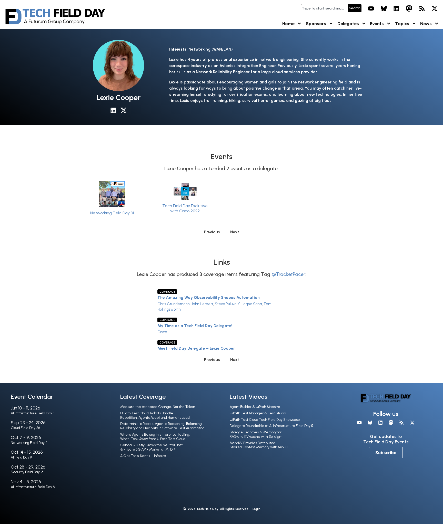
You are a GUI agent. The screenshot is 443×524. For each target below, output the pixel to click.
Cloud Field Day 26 (25, 428)
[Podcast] (422, 8)
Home (288, 23)
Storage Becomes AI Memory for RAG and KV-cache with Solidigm (256, 434)
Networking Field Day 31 (112, 213)
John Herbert (202, 304)
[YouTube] (371, 8)
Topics (402, 23)
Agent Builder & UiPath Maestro (255, 407)
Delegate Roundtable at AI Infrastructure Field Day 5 (271, 426)
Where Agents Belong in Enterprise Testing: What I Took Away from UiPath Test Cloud (155, 436)
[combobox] (324, 8)
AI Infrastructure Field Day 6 (33, 487)
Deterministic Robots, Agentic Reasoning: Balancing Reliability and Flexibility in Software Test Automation (162, 426)
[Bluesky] (383, 8)
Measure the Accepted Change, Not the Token (157, 407)
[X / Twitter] (123, 110)
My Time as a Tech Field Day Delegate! (194, 325)
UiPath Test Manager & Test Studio (258, 413)
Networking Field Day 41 (29, 443)
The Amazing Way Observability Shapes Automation (208, 297)
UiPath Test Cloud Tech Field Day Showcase (265, 419)
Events (377, 23)
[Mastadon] (409, 8)
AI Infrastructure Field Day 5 (33, 413)
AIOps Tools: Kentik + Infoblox (143, 456)
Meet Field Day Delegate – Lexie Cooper (196, 348)
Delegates (348, 23)
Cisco (162, 332)
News (426, 23)
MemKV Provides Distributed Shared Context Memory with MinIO (259, 445)
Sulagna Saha (250, 304)
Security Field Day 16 (27, 472)
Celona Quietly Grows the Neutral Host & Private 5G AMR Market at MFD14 (151, 447)
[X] (434, 8)
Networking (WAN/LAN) (210, 49)
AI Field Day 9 (21, 457)
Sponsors (316, 23)
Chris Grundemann (173, 304)
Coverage (167, 291)
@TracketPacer (288, 274)
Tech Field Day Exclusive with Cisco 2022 (185, 208)
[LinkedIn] (396, 8)
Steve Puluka (226, 304)
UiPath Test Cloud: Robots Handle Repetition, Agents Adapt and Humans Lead (155, 415)
